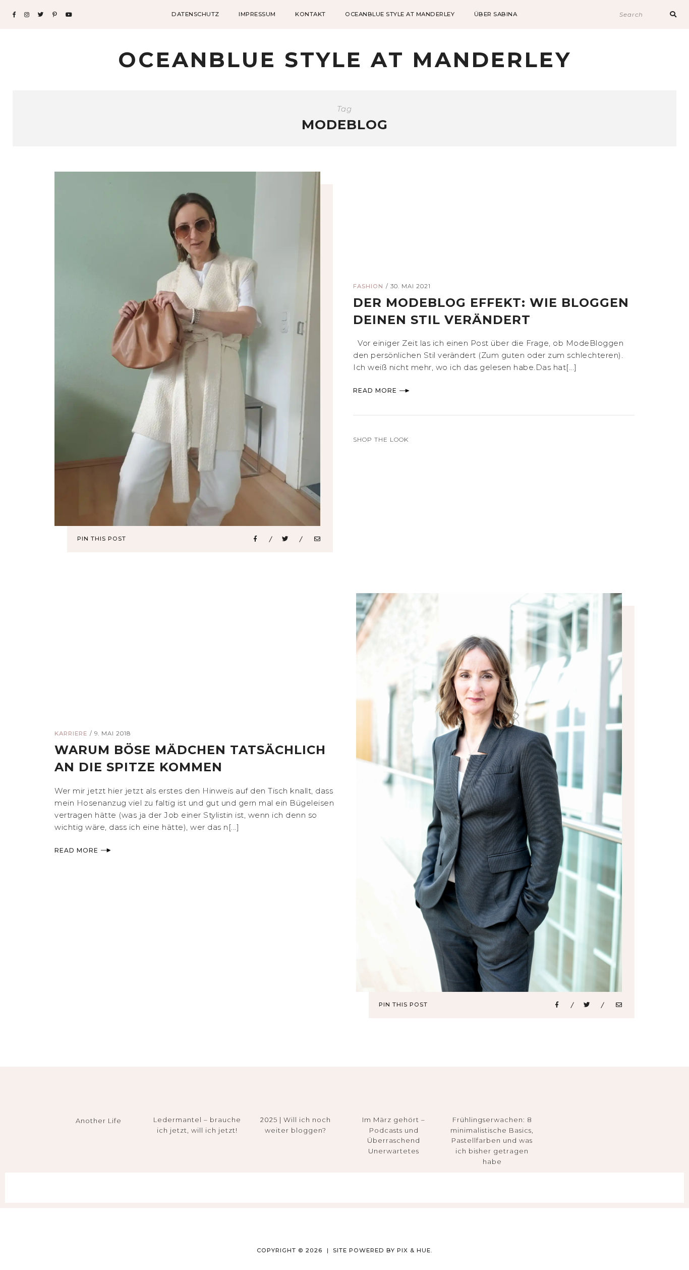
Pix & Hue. (415, 1250)
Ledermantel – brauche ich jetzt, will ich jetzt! (197, 1125)
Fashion (368, 286)
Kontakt (310, 14)
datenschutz (195, 14)
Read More (375, 390)
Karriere (70, 733)
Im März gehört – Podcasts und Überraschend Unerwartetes (393, 1135)
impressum (257, 14)
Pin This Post (101, 538)
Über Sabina (496, 14)
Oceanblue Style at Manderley (399, 14)
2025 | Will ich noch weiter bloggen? (295, 1125)
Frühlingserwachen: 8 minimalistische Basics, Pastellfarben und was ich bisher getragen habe (492, 1141)
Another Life (99, 1121)
